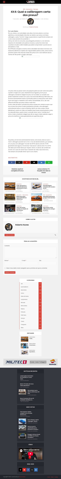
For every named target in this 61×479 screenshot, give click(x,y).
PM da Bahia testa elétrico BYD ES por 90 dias (33, 392)
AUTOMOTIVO (13, 158)
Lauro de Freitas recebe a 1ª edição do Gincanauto (22, 209)
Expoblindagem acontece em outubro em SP (49, 187)
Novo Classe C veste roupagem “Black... (33, 420)
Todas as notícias (9, 235)
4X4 (24, 9)
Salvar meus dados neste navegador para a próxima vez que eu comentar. (26, 268)
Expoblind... (32, 352)
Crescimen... (32, 345)
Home (48, 477)
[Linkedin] (36, 470)
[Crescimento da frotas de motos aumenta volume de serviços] (25, 345)
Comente (7, 246)
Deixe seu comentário (25, 416)
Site (40, 260)
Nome (7, 260)
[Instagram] (20, 470)
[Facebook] (28, 470)
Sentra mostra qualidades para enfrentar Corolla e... (33, 428)
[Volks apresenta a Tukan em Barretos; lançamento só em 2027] (25, 339)
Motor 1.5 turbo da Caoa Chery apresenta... (26, 384)
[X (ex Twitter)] (32, 470)
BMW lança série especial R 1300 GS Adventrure (21, 198)
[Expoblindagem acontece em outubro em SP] (25, 352)
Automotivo (29, 9)
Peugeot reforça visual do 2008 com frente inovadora (34, 436)
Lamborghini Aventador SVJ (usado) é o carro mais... (26, 377)
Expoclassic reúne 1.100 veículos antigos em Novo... (49, 209)
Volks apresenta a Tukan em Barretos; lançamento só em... (22, 187)
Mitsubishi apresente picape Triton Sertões (49, 197)
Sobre (52, 477)
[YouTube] (24, 470)
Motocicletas (25, 195)
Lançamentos (49, 195)
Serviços (35, 9)
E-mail (24, 260)
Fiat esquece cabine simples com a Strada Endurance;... (26, 413)
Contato (56, 477)
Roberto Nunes (25, 19)
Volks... (31, 338)
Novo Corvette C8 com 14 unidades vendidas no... (27, 399)
